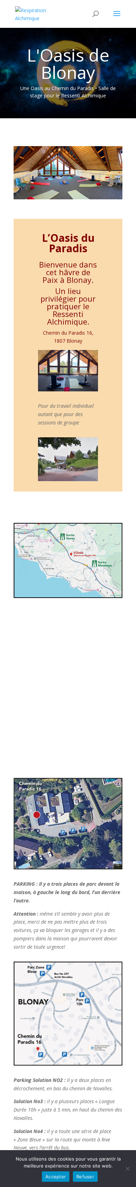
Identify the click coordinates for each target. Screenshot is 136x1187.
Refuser (85, 1176)
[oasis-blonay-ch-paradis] (68, 479)
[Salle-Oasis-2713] (68, 197)
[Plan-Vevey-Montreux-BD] (68, 596)
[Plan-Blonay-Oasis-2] (68, 1063)
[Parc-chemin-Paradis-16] (68, 867)
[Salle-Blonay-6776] (68, 389)
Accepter (55, 1176)
